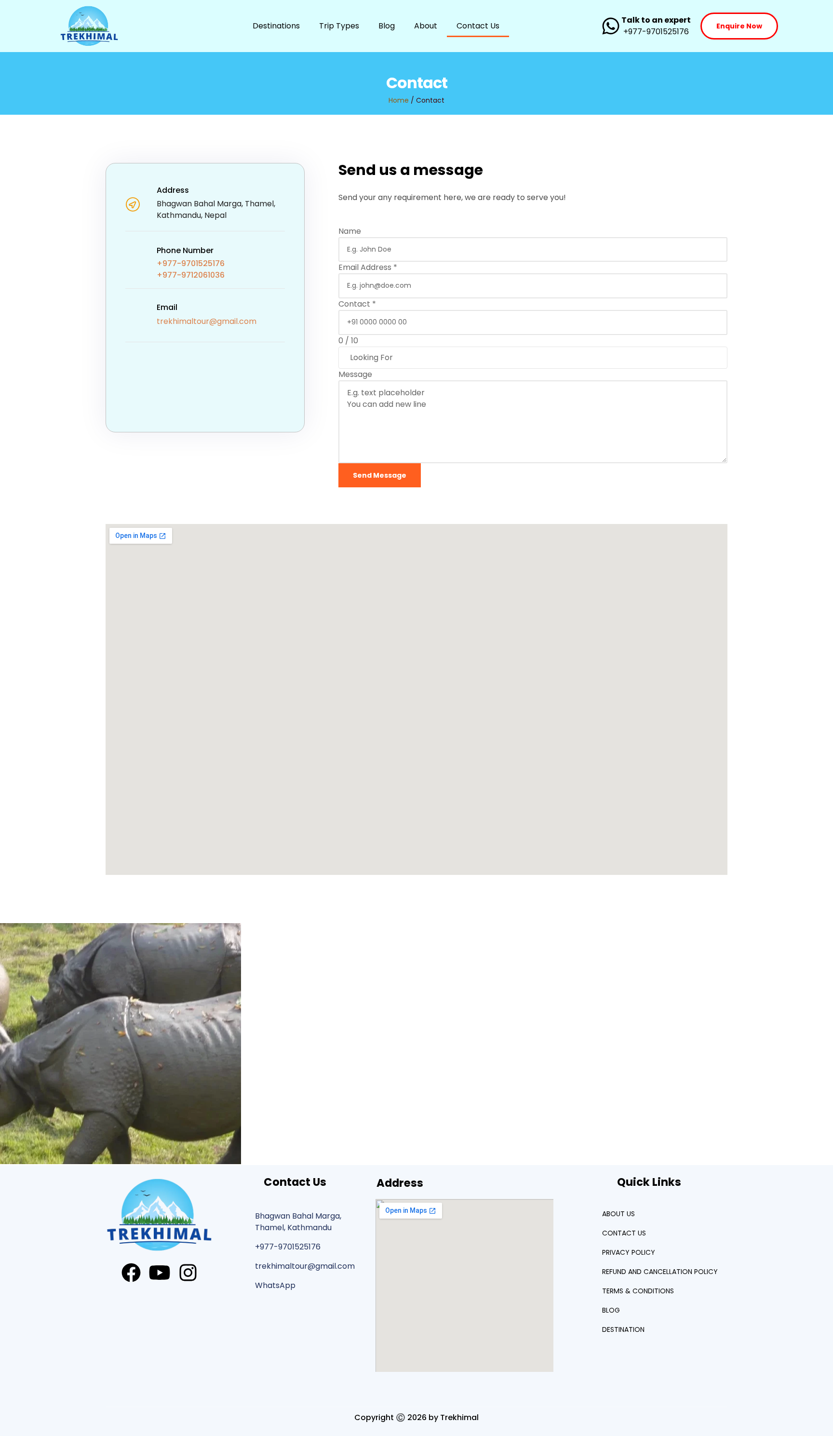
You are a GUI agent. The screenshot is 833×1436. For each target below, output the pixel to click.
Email (167, 307)
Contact (357, 303)
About (425, 25)
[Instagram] (188, 1272)
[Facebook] (131, 1272)
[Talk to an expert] (610, 26)
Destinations (276, 25)
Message (355, 374)
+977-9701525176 (191, 263)
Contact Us (478, 25)
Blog (386, 25)
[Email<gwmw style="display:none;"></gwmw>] (132, 315)
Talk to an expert (656, 20)
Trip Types (339, 25)
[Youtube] (160, 1272)
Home (399, 100)
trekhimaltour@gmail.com (206, 321)
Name (349, 231)
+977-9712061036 (191, 275)
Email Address (367, 267)
